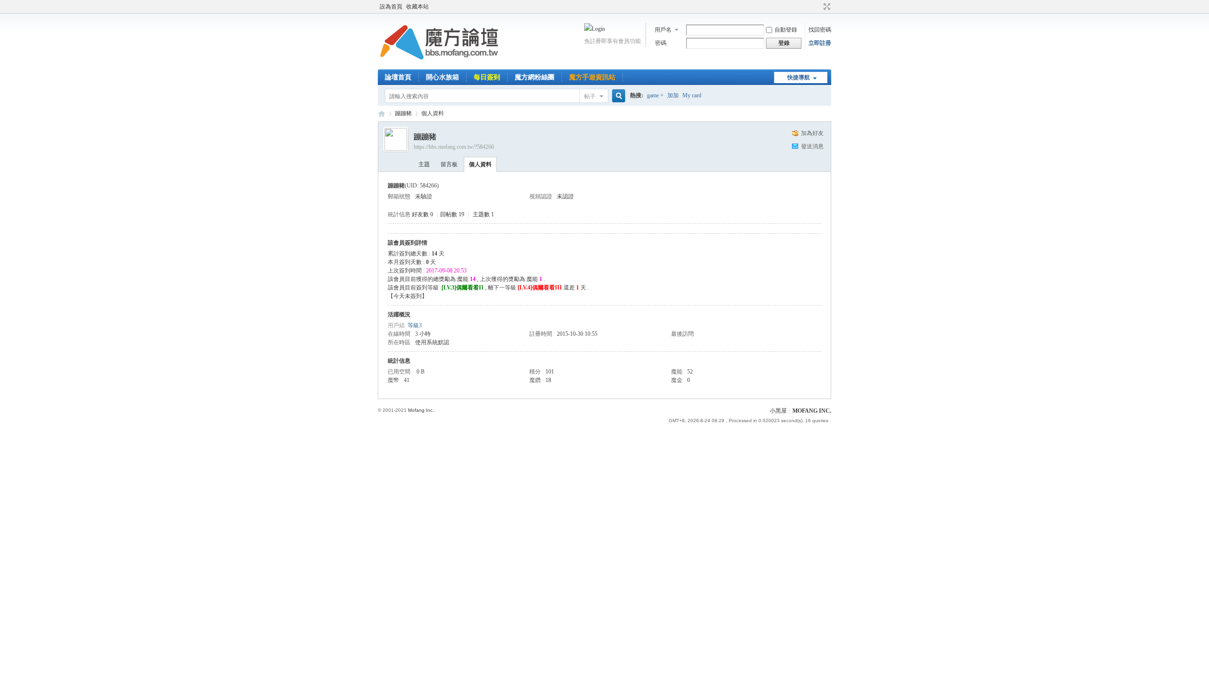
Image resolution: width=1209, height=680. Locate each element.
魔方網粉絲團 (534, 77)
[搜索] (617, 96)
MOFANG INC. (811, 411)
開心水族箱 (442, 77)
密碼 (660, 43)
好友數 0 (422, 214)
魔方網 (381, 113)
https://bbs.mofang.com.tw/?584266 (454, 147)
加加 (673, 95)
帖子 (590, 96)
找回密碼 (820, 29)
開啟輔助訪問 (818, 6)
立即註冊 (820, 43)
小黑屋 (778, 411)
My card (691, 95)
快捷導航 (798, 77)
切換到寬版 (825, 6)
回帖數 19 (452, 214)
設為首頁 (391, 6)
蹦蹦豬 (403, 113)
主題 (424, 164)
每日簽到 (487, 77)
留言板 (449, 164)
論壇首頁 (398, 77)
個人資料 (480, 164)
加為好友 (812, 133)
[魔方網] (439, 63)
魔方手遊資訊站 (592, 77)
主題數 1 (483, 214)
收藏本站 (417, 6)
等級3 (415, 325)
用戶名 (663, 29)
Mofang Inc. (421, 410)
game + (655, 95)
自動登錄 (786, 29)
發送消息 (812, 146)
